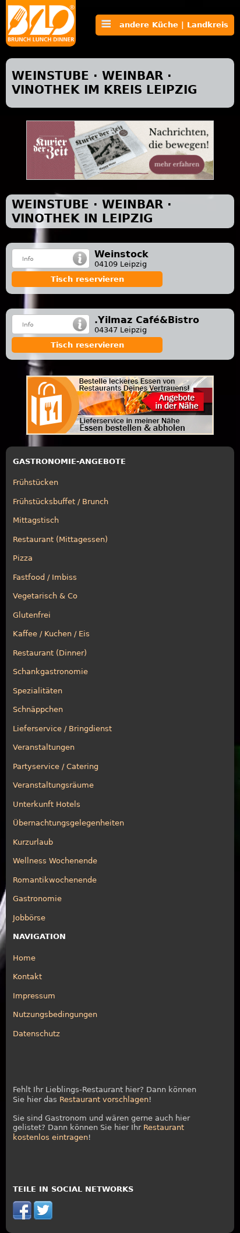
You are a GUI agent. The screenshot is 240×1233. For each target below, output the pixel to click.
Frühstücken (35, 482)
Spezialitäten (37, 690)
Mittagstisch (36, 520)
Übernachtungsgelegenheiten (68, 823)
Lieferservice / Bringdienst (62, 728)
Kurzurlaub (33, 842)
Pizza (23, 558)
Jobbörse (29, 917)
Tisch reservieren (87, 279)
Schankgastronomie (50, 671)
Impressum (34, 995)
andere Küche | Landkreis (169, 24)
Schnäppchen (38, 709)
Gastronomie (37, 898)
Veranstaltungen (44, 747)
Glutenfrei (32, 615)
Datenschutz (36, 1033)
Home (24, 958)
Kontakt (27, 976)
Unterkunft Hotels (46, 804)
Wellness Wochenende (55, 860)
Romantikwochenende (55, 880)
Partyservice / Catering (55, 766)
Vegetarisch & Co (45, 595)
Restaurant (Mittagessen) (60, 539)
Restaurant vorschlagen (104, 1099)
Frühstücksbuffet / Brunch (60, 501)
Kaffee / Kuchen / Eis (51, 633)
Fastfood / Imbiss (45, 577)
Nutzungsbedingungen (55, 1014)
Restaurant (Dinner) (50, 653)
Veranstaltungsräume (53, 785)
